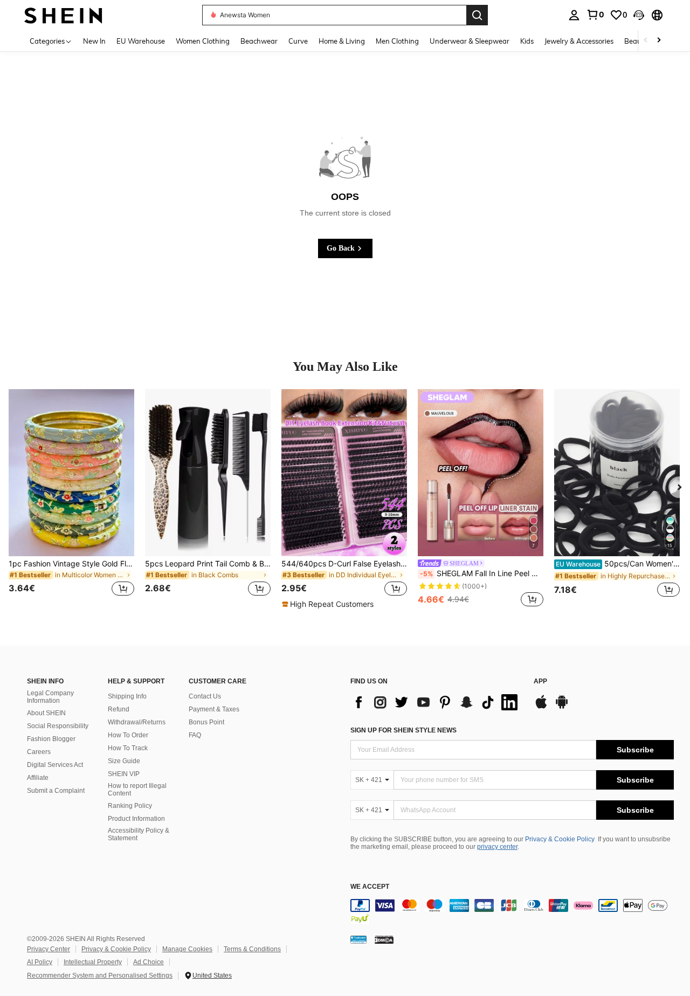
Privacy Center (48, 949)
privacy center (497, 846)
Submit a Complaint (56, 790)
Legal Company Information (50, 696)
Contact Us (205, 696)
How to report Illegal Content (137, 789)
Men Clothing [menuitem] (397, 41)
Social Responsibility (57, 726)
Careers (39, 752)
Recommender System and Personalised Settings (99, 975)
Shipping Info (127, 696)
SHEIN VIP (124, 774)
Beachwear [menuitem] (259, 41)
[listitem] (71, 499)
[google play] (561, 707)
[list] (436, 702)
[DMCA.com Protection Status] (384, 939)
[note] (329, 604)
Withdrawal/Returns (136, 722)
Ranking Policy (130, 806)
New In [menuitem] (94, 41)
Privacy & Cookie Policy (560, 839)
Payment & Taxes (214, 709)
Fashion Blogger (51, 739)
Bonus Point (206, 722)
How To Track (128, 748)
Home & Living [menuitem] (342, 41)
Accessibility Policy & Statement (138, 834)
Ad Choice (148, 962)
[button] (638, 15)
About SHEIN (46, 713)
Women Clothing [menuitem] (203, 41)
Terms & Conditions (252, 949)
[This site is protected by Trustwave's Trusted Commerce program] (358, 939)
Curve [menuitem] (298, 41)
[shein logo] (63, 15)
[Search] (477, 15)
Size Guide (124, 761)
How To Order (128, 735)
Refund (118, 709)
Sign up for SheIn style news (403, 730)
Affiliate (38, 777)
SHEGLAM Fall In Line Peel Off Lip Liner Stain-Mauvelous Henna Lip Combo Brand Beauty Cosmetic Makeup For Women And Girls (481, 573)
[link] (595, 14)
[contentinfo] (512, 912)
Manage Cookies (187, 949)
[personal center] (574, 15)
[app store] (541, 707)
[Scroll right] (659, 40)
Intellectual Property (93, 962)
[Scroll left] (646, 40)
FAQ (195, 735)
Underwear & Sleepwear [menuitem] (469, 41)
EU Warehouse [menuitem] (140, 41)
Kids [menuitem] (527, 41)
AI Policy (39, 962)
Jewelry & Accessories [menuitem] (578, 41)
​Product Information (136, 818)
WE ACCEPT (369, 886)
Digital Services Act (55, 765)
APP (540, 681)
